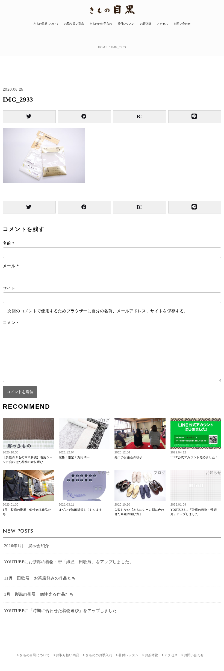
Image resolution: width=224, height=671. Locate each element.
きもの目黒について (46, 23)
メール (11, 266)
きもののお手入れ (101, 23)
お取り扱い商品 (74, 23)
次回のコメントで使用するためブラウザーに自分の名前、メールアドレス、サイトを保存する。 (97, 311)
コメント (11, 322)
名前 (9, 243)
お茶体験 (145, 23)
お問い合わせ (182, 23)
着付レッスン (126, 23)
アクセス (162, 23)
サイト (9, 288)
